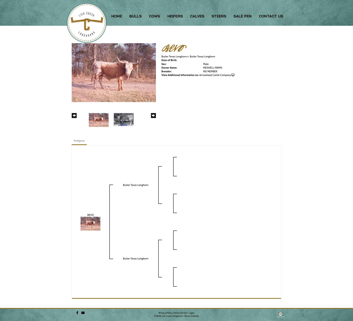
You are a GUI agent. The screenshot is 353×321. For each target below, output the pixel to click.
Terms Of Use (180, 312)
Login (191, 312)
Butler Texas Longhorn (174, 56)
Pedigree (79, 140)
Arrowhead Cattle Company (215, 75)
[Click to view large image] (114, 72)
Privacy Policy (165, 312)
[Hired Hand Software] (280, 316)
